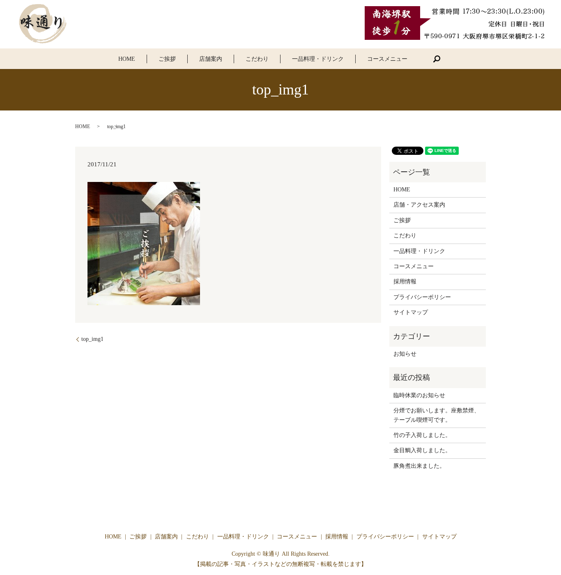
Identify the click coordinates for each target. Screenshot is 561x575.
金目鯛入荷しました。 (422, 450)
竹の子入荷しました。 (422, 435)
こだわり (257, 59)
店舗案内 (210, 59)
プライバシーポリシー (422, 297)
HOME (126, 59)
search (436, 59)
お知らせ (404, 354)
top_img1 (92, 339)
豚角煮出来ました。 (419, 466)
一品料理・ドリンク (318, 59)
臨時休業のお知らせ (419, 395)
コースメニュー (387, 59)
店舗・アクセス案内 (419, 205)
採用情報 (404, 281)
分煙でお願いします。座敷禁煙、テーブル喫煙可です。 (436, 415)
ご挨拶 (167, 59)
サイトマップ (410, 312)
